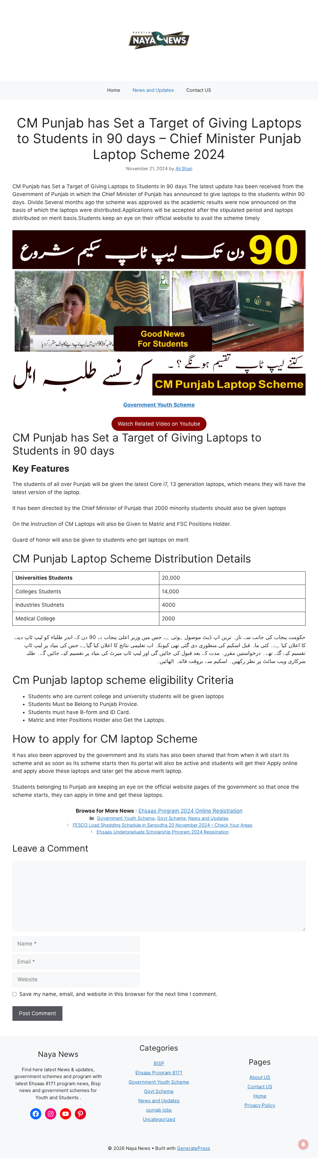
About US (259, 1077)
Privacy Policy (259, 1105)
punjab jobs (159, 1110)
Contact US (198, 90)
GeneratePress (193, 1148)
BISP (159, 1063)
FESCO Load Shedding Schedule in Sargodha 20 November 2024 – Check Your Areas (162, 825)
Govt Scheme (171, 818)
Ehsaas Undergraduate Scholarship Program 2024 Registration (163, 831)
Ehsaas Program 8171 (158, 1073)
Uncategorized (159, 1119)
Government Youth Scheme (159, 405)
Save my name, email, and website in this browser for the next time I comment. (118, 994)
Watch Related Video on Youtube (159, 424)
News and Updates (153, 90)
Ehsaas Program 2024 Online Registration (191, 811)
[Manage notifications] (303, 1144)
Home (113, 90)
